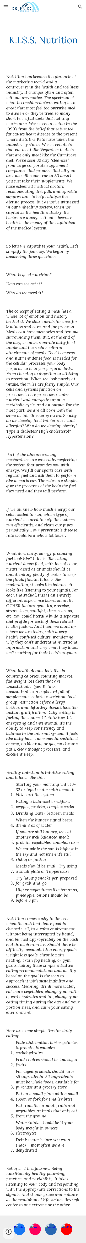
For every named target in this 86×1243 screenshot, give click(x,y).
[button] (5, 6)
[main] (43, 40)
